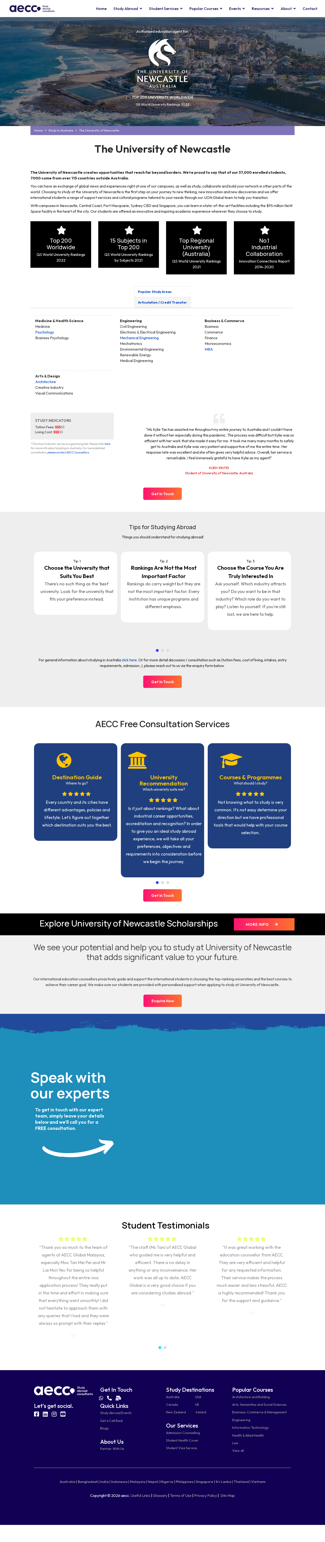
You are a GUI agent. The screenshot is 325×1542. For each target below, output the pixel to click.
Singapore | (205, 1481)
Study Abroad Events (116, 1413)
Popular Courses (203, 8)
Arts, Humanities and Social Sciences (259, 1404)
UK (197, 1404)
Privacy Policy (205, 1495)
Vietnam (258, 1481)
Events (235, 8)
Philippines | (185, 1481)
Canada (172, 1404)
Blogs (104, 1428)
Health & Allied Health (248, 1435)
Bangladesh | (88, 1481)
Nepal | (154, 1481)
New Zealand (176, 1412)
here (107, 444)
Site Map (227, 1495)
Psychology (44, 332)
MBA (209, 349)
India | (105, 1481)
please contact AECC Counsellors (68, 452)
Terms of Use (181, 1495)
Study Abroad (125, 8)
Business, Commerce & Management (259, 1412)
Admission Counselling (183, 1433)
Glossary (160, 1495)
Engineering (241, 1420)
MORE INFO (258, 924)
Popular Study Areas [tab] (155, 292)
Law (235, 1443)
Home (101, 8)
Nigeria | (167, 1481)
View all (238, 1450)
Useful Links (140, 1495)
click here (129, 660)
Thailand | (242, 1481)
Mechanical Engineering (139, 337)
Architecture (45, 381)
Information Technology (250, 1427)
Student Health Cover (182, 1440)
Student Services (163, 8)
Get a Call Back (111, 1421)
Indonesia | (120, 1481)
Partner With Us (112, 1449)
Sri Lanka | (224, 1481)
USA (198, 1397)
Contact (310, 8)
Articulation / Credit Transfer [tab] (162, 302)
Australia (172, 1397)
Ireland (201, 1412)
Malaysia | (138, 1481)
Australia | (68, 1481)
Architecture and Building (251, 1397)
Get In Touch (162, 493)
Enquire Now (163, 1000)
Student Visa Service (181, 1448)
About (286, 8)
